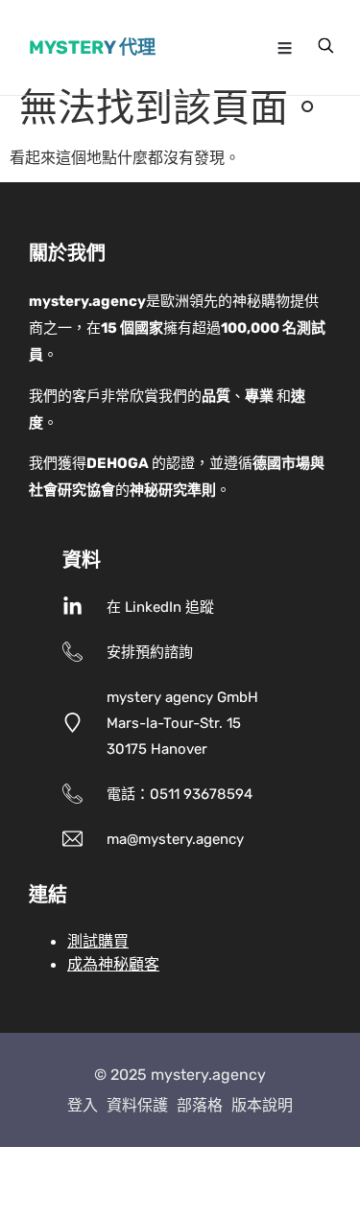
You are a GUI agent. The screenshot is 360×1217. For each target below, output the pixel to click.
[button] (285, 47)
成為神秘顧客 (113, 963)
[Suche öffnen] (325, 45)
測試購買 (98, 940)
